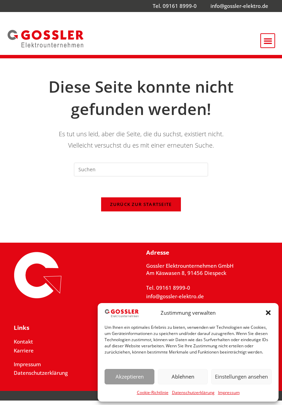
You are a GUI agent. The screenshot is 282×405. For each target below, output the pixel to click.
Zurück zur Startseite (141, 204)
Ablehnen (183, 376)
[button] (268, 312)
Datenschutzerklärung (193, 392)
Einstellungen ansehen (241, 376)
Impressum (229, 392)
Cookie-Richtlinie (153, 392)
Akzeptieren (130, 376)
